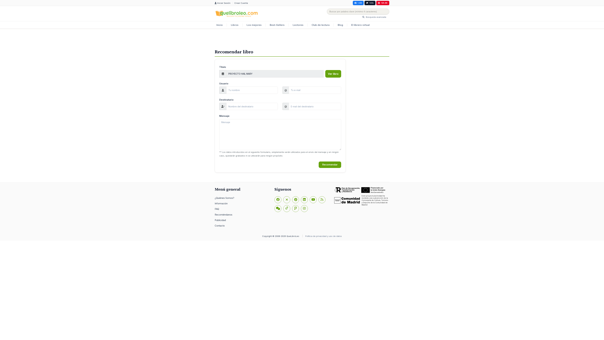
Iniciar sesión (224, 3)
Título (222, 66)
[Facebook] (277, 199)
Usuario (223, 83)
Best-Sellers (277, 24)
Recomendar (330, 164)
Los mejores (254, 24)
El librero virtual (360, 24)
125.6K (384, 3)
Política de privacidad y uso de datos (323, 236)
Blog (340, 24)
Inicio (219, 24)
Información (221, 203)
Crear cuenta (241, 3)
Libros (234, 24)
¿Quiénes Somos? (224, 197)
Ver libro (333, 73)
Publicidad (220, 220)
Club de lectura (321, 24)
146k (371, 3)
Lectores (298, 24)
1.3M (360, 3)
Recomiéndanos (223, 214)
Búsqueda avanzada (375, 17)
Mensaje (224, 115)
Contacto (220, 225)
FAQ (217, 208)
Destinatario (226, 99)
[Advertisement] (302, 39)
